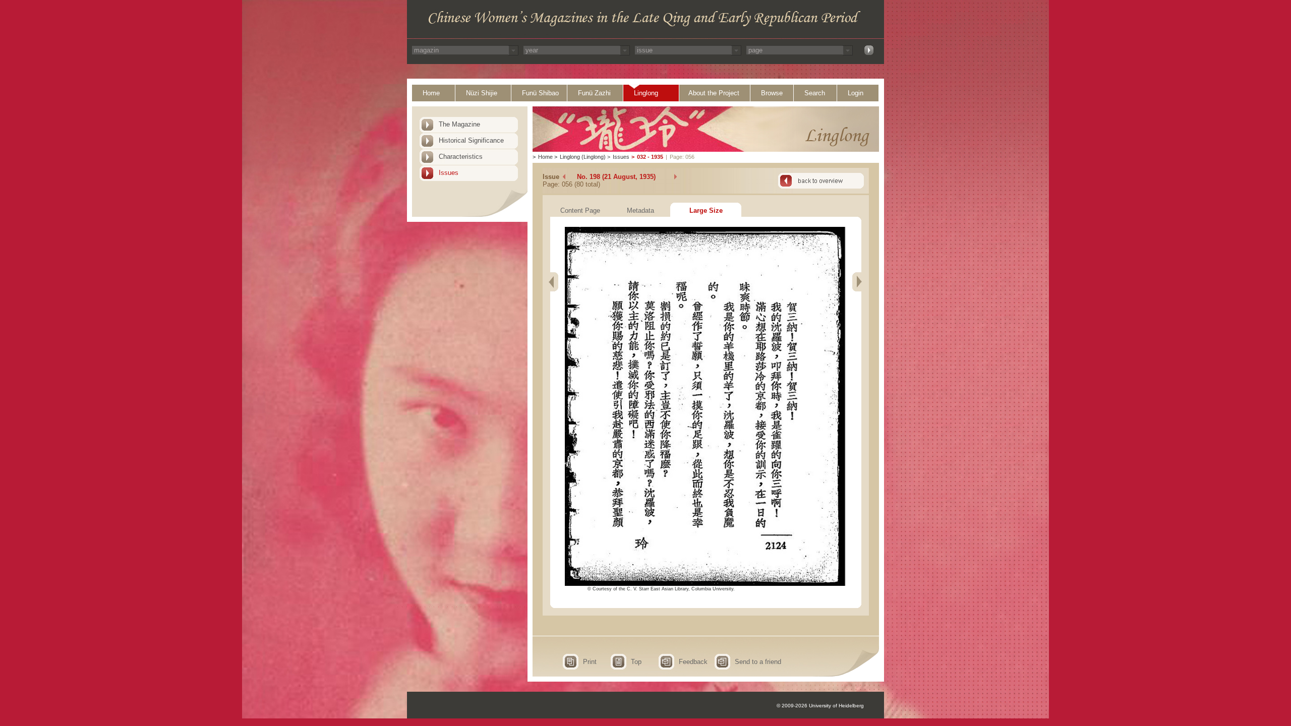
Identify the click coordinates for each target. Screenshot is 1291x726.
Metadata (640, 210)
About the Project (713, 93)
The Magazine (459, 124)
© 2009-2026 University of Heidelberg (820, 705)
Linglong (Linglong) (583, 157)
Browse (772, 93)
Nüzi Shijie (481, 93)
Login (855, 93)
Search (814, 93)
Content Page (580, 210)
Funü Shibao (540, 93)
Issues (448, 172)
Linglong (646, 93)
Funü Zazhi (594, 93)
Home (431, 93)
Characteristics (461, 156)
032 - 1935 (650, 157)
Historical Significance (471, 140)
